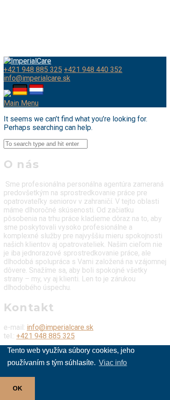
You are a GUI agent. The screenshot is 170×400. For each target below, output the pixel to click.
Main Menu (21, 103)
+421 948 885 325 (33, 69)
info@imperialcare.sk (37, 78)
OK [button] (17, 388)
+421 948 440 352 (93, 69)
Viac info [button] (113, 362)
